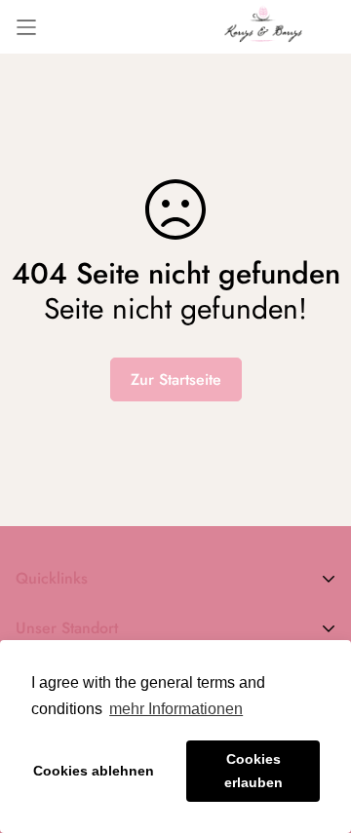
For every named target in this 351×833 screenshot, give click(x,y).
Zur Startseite (176, 379)
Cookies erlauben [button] (253, 770)
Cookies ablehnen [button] (93, 770)
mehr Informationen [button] (176, 708)
